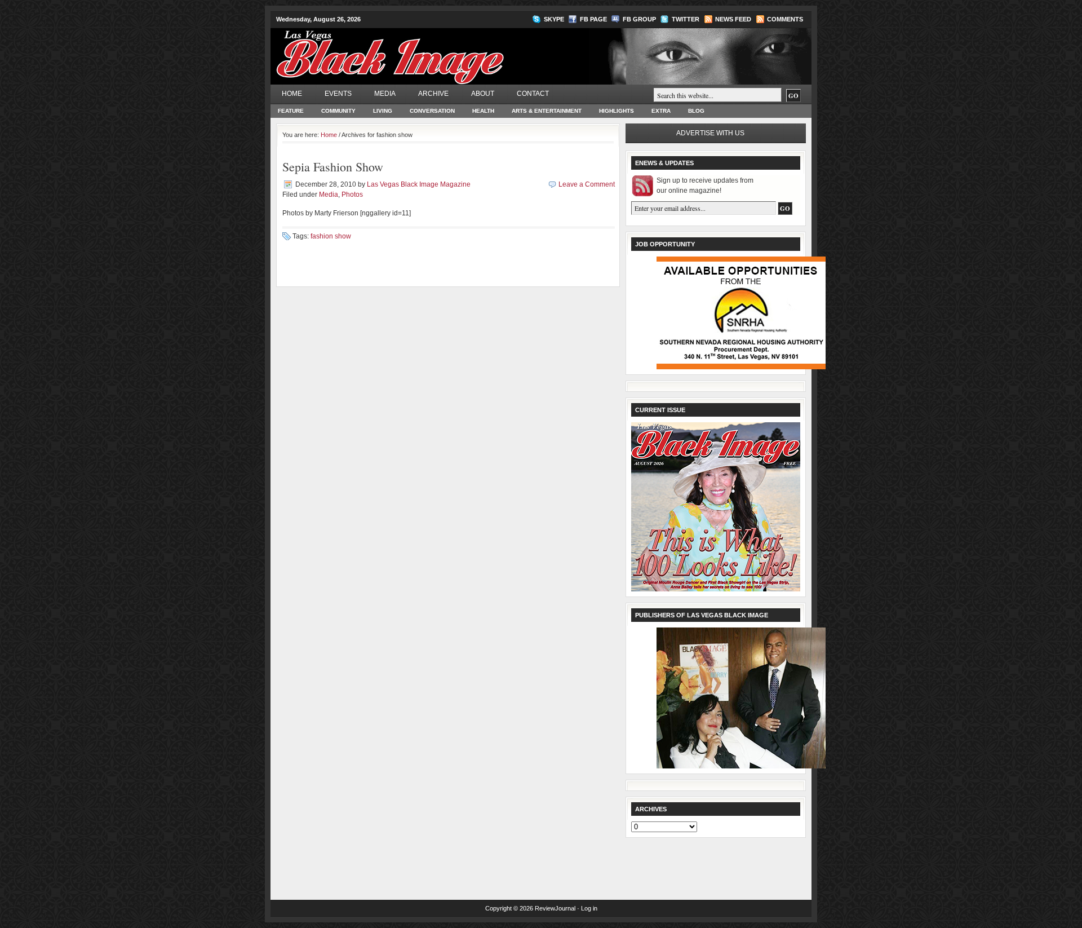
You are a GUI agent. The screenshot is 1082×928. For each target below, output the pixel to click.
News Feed (733, 19)
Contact (533, 94)
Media (385, 94)
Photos (352, 194)
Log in (589, 908)
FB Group (639, 19)
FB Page (593, 19)
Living (382, 111)
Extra (661, 111)
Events (338, 94)
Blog (696, 111)
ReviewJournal (555, 908)
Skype (554, 19)
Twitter (685, 19)
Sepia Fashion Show (332, 166)
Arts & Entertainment (547, 111)
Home (292, 94)
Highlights (616, 111)
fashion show (331, 236)
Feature (291, 111)
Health (483, 111)
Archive (433, 94)
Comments (785, 19)
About (482, 94)
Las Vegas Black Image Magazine (434, 50)
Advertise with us (710, 133)
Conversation (432, 111)
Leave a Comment (586, 184)
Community (338, 111)
